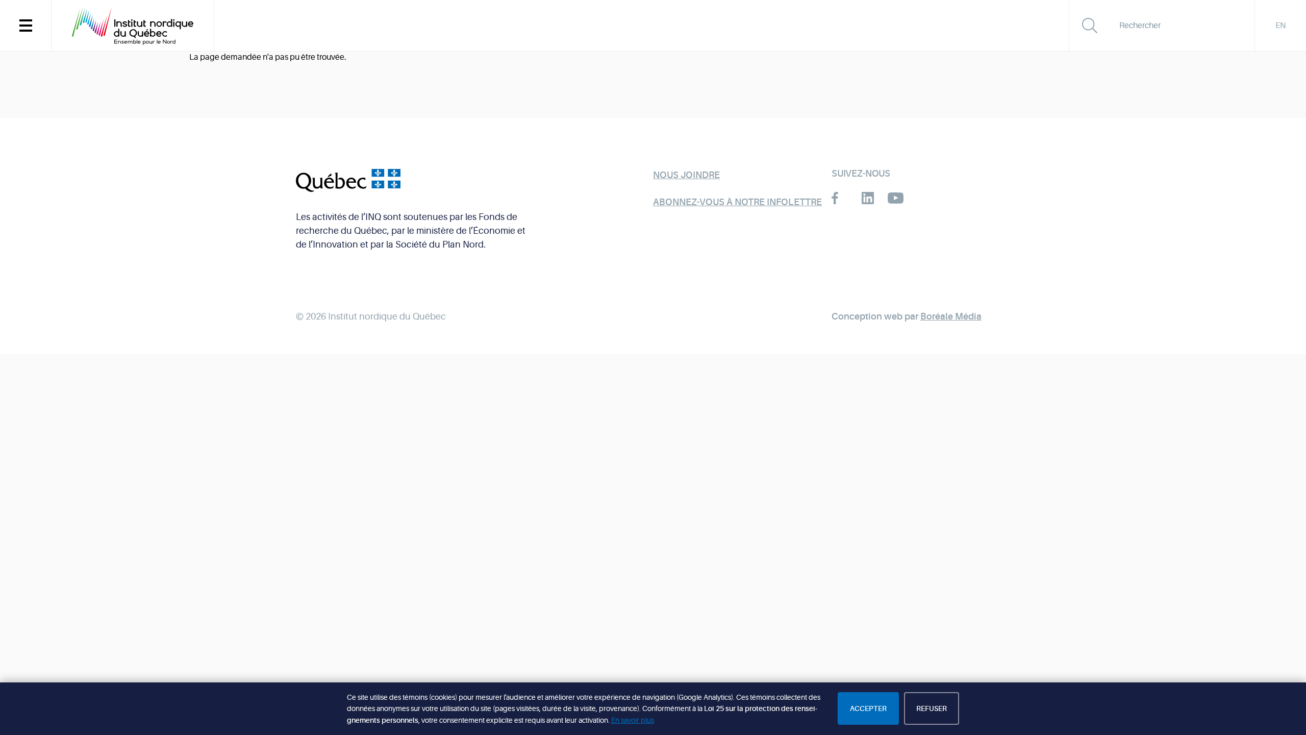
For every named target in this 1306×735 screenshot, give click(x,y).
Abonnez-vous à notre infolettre (737, 202)
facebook (839, 198)
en (1280, 25)
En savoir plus (632, 720)
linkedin (867, 198)
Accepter (868, 708)
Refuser (931, 708)
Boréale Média (951, 316)
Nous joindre (686, 175)
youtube (895, 198)
